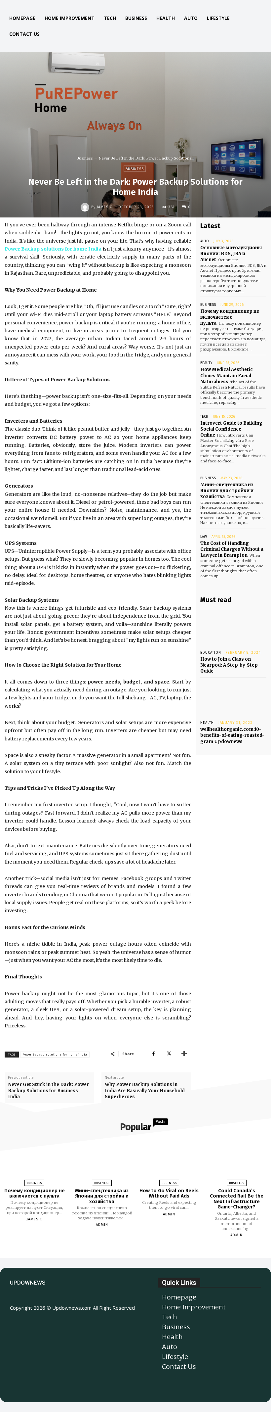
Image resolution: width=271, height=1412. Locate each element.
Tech (204, 416)
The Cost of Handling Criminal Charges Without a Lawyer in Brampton (231, 549)
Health (207, 723)
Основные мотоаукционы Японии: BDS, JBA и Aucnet (231, 253)
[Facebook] (153, 1053)
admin (102, 1225)
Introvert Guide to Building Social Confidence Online (231, 429)
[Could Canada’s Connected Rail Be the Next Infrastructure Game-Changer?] (236, 1161)
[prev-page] (127, 1250)
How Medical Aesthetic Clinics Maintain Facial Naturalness (226, 375)
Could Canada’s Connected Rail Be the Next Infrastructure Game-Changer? (236, 1199)
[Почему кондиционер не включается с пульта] (34, 1161)
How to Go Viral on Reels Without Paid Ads (169, 1193)
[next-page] (141, 1250)
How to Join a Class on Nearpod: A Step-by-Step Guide (229, 665)
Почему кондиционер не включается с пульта (229, 317)
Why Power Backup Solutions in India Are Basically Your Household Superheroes (145, 1090)
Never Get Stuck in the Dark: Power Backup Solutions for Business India (48, 1090)
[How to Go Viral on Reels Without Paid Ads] (169, 1161)
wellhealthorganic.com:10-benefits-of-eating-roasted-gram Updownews (232, 735)
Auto (204, 241)
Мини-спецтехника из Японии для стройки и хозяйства (226, 490)
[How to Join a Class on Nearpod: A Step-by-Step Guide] (233, 627)
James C (104, 207)
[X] (168, 1053)
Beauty (206, 363)
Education (210, 652)
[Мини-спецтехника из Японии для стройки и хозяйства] (101, 1161)
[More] (184, 1053)
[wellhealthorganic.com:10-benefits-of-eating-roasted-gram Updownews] (233, 697)
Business (85, 158)
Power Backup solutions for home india (54, 1054)
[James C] (86, 207)
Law (203, 537)
